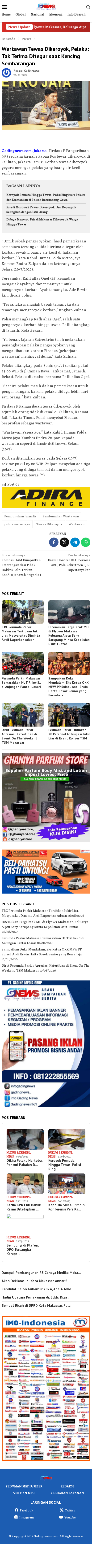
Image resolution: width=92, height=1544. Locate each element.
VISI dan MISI (24, 1493)
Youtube (70, 1517)
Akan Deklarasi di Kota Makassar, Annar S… (36, 1281)
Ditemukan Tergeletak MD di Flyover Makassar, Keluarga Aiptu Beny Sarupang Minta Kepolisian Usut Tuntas (69, 635)
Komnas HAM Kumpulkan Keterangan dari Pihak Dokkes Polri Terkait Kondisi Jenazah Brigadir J (21, 565)
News (10, 1156)
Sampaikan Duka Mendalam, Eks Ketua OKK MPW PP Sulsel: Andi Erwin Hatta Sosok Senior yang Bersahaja (68, 686)
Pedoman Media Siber (24, 1486)
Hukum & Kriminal (19, 1152)
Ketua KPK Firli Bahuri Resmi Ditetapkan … (24, 1207)
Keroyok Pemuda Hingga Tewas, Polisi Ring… (64, 1164)
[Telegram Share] (75, 542)
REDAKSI (67, 1486)
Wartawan (76, 524)
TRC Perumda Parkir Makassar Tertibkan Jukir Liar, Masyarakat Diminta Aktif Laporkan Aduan (21, 633)
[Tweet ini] (64, 542)
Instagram (26, 1517)
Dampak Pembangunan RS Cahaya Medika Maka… (41, 1273)
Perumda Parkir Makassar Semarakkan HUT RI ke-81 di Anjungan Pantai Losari (21, 682)
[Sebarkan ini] (54, 542)
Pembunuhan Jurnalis (20, 516)
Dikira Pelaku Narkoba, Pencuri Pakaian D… (24, 1162)
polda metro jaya (17, 524)
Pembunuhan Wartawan (61, 516)
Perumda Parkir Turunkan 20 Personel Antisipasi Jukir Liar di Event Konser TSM (69, 734)
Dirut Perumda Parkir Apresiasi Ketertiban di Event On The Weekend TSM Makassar (19, 736)
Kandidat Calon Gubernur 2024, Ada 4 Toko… (38, 1289)
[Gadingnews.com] (46, 6)
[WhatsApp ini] (85, 542)
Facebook (26, 1510)
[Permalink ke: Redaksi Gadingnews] (6, 72)
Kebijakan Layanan (67, 1493)
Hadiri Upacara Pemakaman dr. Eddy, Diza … (36, 1297)
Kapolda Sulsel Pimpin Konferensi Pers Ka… (66, 1207)
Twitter (70, 1510)
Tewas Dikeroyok (49, 524)
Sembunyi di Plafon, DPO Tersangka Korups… (23, 1249)
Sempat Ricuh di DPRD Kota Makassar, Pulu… (37, 1305)
